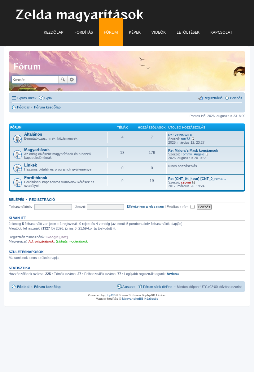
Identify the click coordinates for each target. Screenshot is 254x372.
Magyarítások (37, 149)
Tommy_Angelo (192, 154)
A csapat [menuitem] (128, 287)
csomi (186, 182)
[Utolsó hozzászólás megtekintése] (193, 139)
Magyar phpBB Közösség (140, 298)
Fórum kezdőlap (47, 287)
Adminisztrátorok (41, 241)
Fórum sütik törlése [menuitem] (157, 287)
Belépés (16, 199)
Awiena (173, 274)
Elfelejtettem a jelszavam (145, 207)
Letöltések (188, 32)
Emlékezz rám (178, 207)
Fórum (111, 32)
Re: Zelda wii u (180, 135)
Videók (158, 32)
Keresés (63, 79)
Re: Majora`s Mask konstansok (193, 150)
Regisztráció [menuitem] (213, 98)
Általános (33, 134)
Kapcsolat (221, 32)
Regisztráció (42, 199)
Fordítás (83, 32)
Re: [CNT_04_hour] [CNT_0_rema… (197, 178)
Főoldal (23, 287)
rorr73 (185, 139)
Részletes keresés (72, 79)
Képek (135, 32)
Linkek (30, 165)
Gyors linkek (27, 98)
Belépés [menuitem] (236, 98)
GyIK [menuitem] (48, 98)
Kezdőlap (54, 32)
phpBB (111, 295)
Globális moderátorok (72, 241)
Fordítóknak (35, 177)
